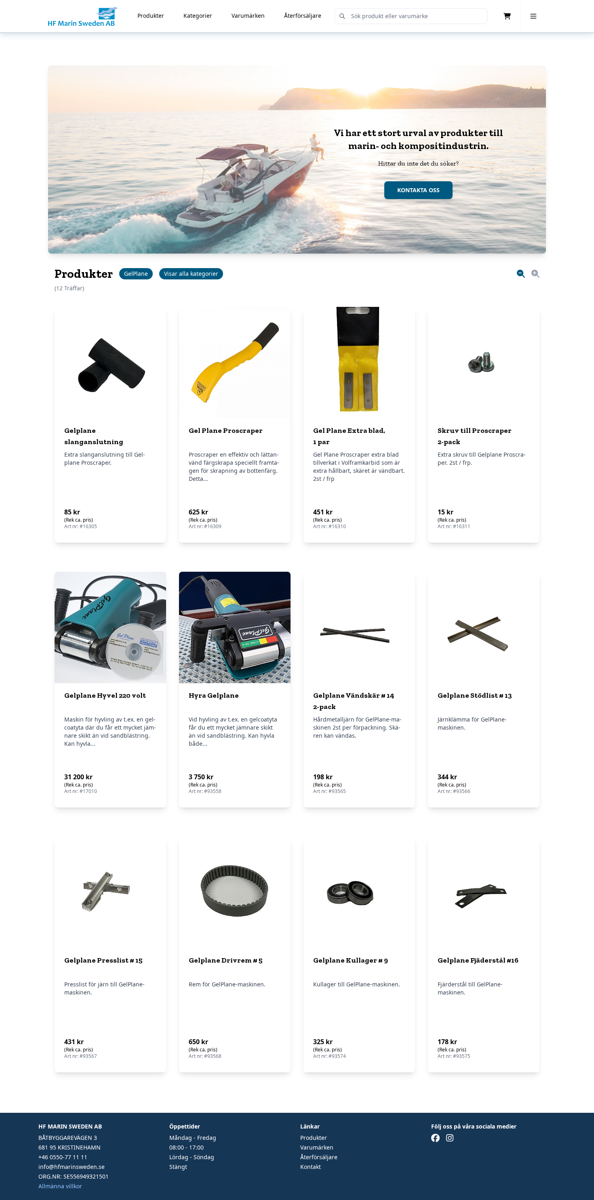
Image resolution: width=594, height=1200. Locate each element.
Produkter (150, 15)
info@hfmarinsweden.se (71, 1167)
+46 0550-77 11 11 (62, 1157)
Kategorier (197, 15)
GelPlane (136, 273)
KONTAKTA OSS (418, 190)
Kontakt (310, 1167)
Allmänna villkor (60, 1186)
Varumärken (248, 15)
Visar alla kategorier (191, 273)
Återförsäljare (302, 15)
